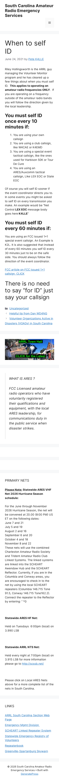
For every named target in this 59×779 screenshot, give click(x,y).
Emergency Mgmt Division (22, 725)
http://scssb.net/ (33, 663)
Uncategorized (19, 308)
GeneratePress (29, 773)
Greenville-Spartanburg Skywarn (26, 751)
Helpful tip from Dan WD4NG (28, 313)
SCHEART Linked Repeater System (28, 730)
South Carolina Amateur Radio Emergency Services (29, 10)
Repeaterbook (14, 745)
